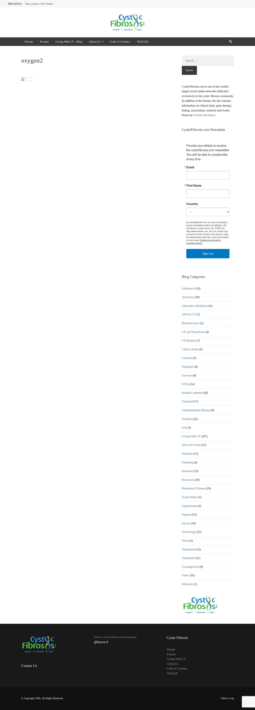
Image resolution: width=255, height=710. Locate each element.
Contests (187, 357)
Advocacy (188, 297)
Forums (44, 41)
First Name (194, 185)
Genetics (187, 419)
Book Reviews (190, 323)
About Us (94, 41)
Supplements (189, 505)
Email (190, 167)
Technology (189, 531)
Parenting (187, 462)
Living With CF (191, 436)
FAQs (185, 384)
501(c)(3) (172, 673)
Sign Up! (208, 253)
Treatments (188, 558)
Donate (29, 41)
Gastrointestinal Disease (196, 410)
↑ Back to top (227, 698)
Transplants (188, 549)
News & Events (191, 444)
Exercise (187, 375)
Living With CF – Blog (69, 41)
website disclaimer (204, 115)
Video (185, 575)
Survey (186, 523)
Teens (185, 540)
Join (184, 427)
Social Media (189, 497)
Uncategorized (190, 566)
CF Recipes (189, 340)
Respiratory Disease (193, 488)
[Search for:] (208, 60)
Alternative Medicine (194, 305)
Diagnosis (188, 366)
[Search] (230, 41)
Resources (188, 479)
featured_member (192, 392)
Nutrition (187, 453)
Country (192, 203)
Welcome (187, 584)
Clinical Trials (190, 349)
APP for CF (189, 314)
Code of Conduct (120, 41)
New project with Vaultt (39, 3)
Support (186, 514)
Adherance (188, 288)
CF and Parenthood (193, 332)
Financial (187, 401)
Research (187, 471)
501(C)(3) (143, 41)
